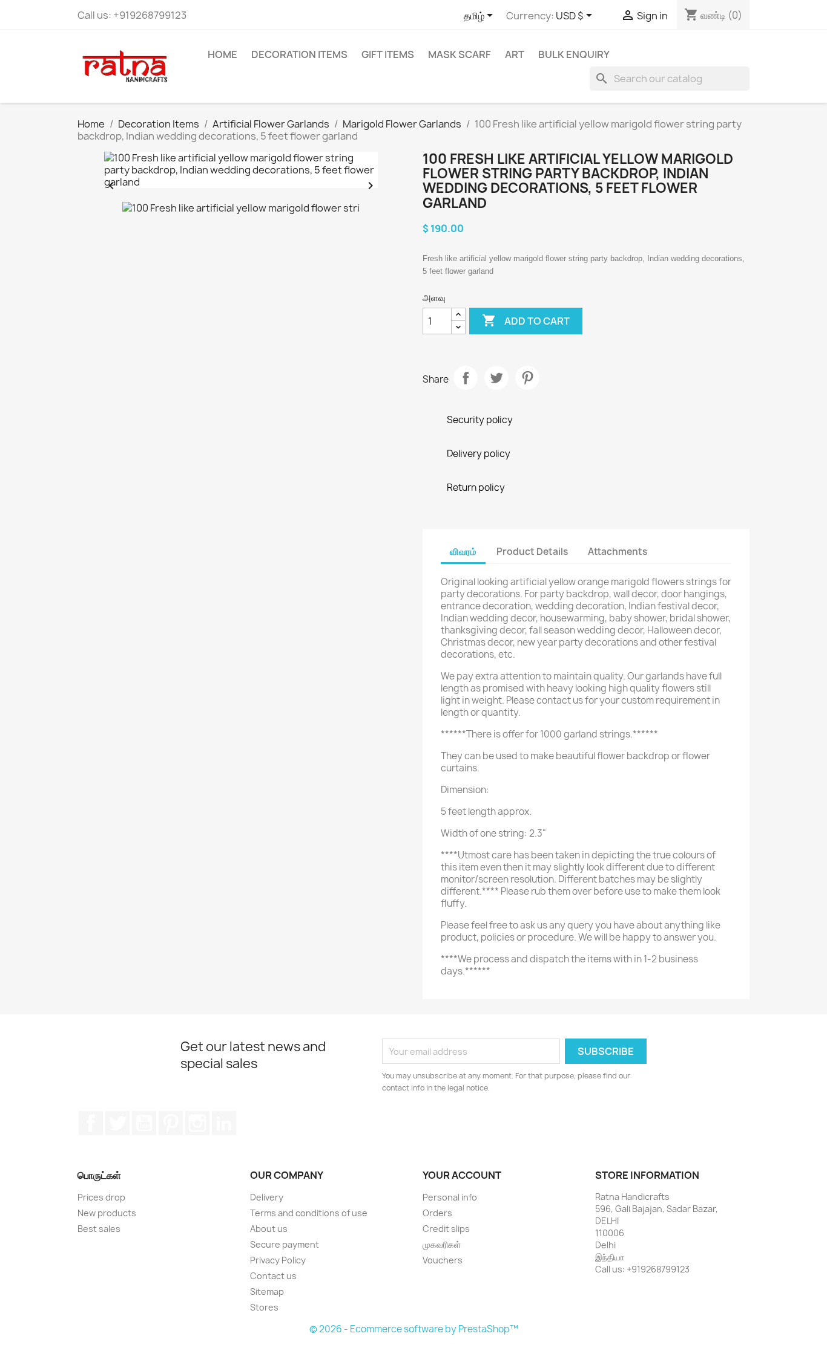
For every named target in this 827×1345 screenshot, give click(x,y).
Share (465, 378)
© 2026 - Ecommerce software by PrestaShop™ (413, 1329)
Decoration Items (299, 54)
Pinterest (527, 378)
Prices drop (101, 1197)
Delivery (266, 1197)
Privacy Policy (278, 1260)
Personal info (450, 1197)
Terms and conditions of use (308, 1213)
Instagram (197, 1123)
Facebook (91, 1123)
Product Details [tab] (532, 551)
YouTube (144, 1123)
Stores (264, 1307)
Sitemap (267, 1291)
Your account (462, 1175)
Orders (437, 1213)
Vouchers (443, 1260)
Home (222, 54)
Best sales (98, 1228)
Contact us (273, 1276)
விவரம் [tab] (463, 551)
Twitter (117, 1123)
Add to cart (526, 320)
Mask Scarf (459, 54)
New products (106, 1213)
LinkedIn (224, 1123)
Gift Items (387, 54)
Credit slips (446, 1228)
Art (514, 54)
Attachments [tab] (617, 551)
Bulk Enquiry (574, 54)
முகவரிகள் (442, 1244)
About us (269, 1228)
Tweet (496, 378)
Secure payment (284, 1244)
